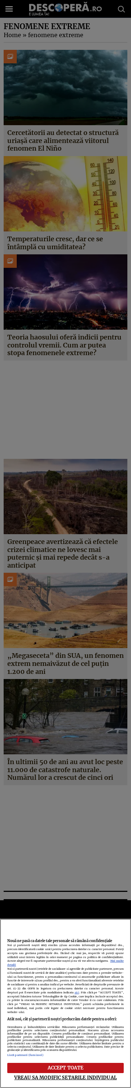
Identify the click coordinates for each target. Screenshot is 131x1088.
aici (77, 992)
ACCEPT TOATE (66, 1068)
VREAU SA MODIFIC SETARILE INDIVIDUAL (65, 1077)
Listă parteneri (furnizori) (25, 1055)
